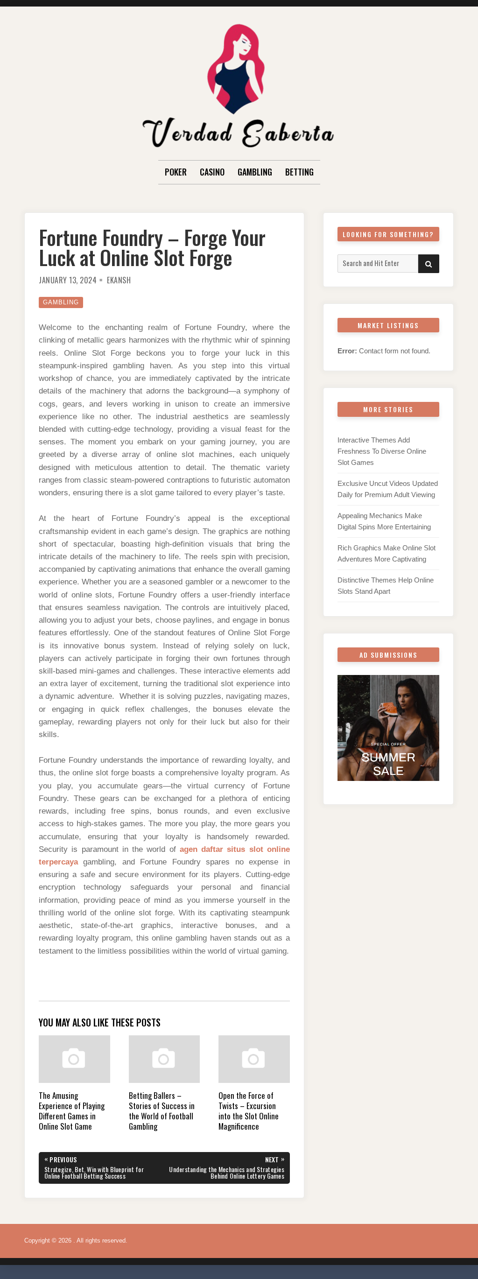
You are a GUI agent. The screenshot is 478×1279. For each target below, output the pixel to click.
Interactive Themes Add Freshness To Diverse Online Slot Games (381, 451)
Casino (212, 172)
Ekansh (119, 280)
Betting (299, 172)
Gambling (255, 172)
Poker (176, 172)
